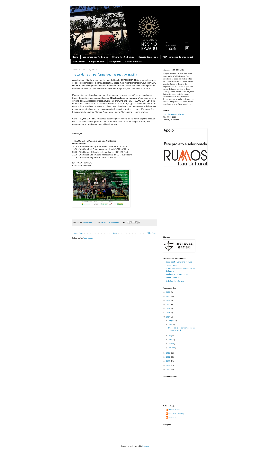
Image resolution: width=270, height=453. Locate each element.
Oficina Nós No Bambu (123, 57)
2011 (168, 361)
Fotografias (115, 61)
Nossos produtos (133, 61)
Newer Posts (78, 233)
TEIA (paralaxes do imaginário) (177, 57)
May (170, 336)
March (171, 344)
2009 (168, 369)
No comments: (114, 222)
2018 (168, 300)
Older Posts (151, 233)
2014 (168, 317)
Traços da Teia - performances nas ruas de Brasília (104, 74)
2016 (168, 309)
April (171, 340)
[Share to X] (133, 222)
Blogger (145, 446)
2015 (168, 313)
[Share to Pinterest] (138, 222)
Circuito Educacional (148, 57)
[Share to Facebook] (136, 222)
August (172, 320)
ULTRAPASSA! (79, 61)
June (171, 325)
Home (75, 57)
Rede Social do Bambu (175, 281)
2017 (168, 305)
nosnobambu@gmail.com (173, 114)
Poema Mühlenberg (176, 413)
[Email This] (128, 222)
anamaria (172, 417)
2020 (168, 292)
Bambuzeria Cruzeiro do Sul (177, 274)
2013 (168, 353)
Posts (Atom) (88, 238)
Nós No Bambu (174, 410)
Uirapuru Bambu (97, 61)
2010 (168, 365)
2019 (168, 296)
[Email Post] (123, 222)
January (172, 348)
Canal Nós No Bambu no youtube (179, 262)
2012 (168, 357)
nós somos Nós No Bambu (95, 57)
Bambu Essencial (172, 278)
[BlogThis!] (130, 222)
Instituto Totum (171, 265)
